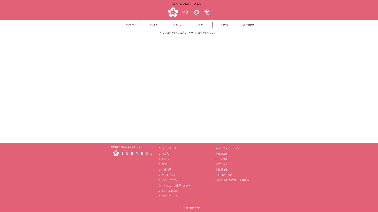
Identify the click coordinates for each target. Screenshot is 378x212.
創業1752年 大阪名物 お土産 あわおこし (127, 147)
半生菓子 (166, 169)
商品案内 (153, 24)
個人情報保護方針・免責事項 (233, 180)
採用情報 (224, 24)
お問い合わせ (248, 24)
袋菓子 (165, 164)
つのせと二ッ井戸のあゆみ (176, 185)
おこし (165, 158)
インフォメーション (228, 148)
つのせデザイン (170, 195)
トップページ (130, 24)
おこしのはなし (170, 190)
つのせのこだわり (171, 180)
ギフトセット (169, 174)
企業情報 (223, 158)
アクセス (201, 24)
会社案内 (177, 24)
